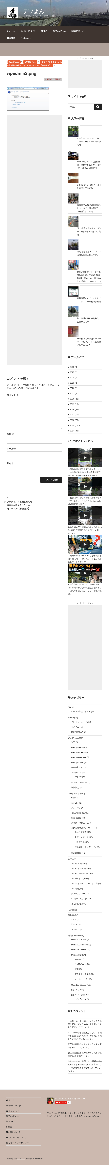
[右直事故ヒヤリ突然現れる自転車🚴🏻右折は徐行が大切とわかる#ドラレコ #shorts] (85, 515)
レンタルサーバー (79, 782)
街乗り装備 (76, 818)
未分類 (71, 910)
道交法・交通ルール (80, 823)
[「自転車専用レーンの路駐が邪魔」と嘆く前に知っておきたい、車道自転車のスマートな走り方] (85, 544)
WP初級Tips (76, 767)
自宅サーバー (80, 31)
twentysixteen (77, 762)
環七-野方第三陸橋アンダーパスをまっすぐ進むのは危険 (89, 231)
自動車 (71, 915)
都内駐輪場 (76, 853)
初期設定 (75, 787)
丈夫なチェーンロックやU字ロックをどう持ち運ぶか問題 (89, 141)
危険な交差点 (81, 832)
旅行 (45, 31)
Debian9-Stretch (78, 950)
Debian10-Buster (78, 939)
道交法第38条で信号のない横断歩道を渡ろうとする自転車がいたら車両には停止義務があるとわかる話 (85, 1064)
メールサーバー (82, 979)
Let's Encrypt (80, 999)
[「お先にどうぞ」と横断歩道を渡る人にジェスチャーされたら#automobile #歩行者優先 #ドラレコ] (85, 486)
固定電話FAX (77, 732)
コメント (13, 395)
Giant (73, 798)
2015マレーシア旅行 (80, 873)
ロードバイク (29, 31)
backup (78, 959)
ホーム (12, 31)
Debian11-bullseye (79, 945)
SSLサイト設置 (78, 995)
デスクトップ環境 (83, 974)
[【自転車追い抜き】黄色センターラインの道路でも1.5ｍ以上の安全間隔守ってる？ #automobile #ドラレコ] (85, 457)
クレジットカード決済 (81, 722)
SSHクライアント (79, 990)
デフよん (33, 11)
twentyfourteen (78, 752)
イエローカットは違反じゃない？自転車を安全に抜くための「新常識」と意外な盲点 (85, 1024)
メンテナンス (77, 808)
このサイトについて (17, 1137)
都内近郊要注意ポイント (82, 828)
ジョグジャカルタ (79, 898)
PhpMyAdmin (81, 964)
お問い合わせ (14, 1132)
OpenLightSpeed (78, 985)
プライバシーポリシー (18, 1143)
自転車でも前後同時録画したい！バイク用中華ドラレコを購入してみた (89, 208)
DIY (69, 707)
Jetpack (78, 776)
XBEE (73, 919)
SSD (77, 969)
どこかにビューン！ (80, 904)
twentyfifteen (77, 747)
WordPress (60, 31)
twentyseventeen (78, 757)
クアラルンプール (79, 893)
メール (11, 448)
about (25, 38)
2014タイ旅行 (77, 863)
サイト (10, 463)
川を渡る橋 (80, 842)
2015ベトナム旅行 (79, 868)
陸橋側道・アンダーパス (86, 847)
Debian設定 (76, 955)
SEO (73, 742)
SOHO (12, 38)
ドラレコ (75, 929)
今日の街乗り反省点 (80, 813)
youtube (74, 803)
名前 (10, 434)
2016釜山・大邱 (78, 878)
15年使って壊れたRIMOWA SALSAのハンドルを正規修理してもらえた (89, 341)
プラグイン (76, 772)
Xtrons (74, 924)
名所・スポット (82, 837)
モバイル (75, 727)
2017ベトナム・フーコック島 (84, 883)
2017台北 (75, 888)
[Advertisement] (34, 240)
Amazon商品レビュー (81, 711)
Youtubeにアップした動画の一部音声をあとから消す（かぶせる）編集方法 (89, 164)
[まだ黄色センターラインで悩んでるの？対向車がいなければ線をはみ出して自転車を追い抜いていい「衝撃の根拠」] (85, 573)
